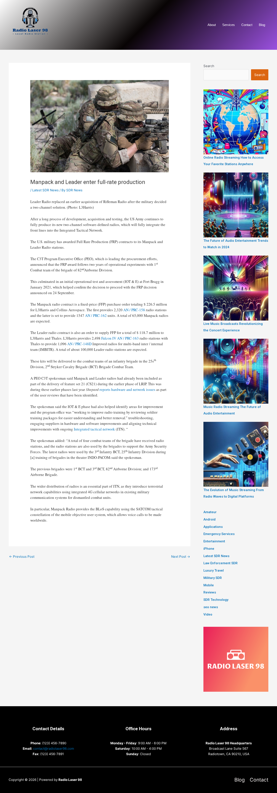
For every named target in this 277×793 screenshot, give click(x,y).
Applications (213, 527)
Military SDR (212, 578)
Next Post (180, 556)
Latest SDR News (45, 190)
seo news (210, 607)
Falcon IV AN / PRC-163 (120, 338)
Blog (262, 25)
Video (207, 614)
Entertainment (214, 541)
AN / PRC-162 (96, 315)
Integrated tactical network (94, 429)
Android (209, 519)
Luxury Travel (213, 570)
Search (208, 66)
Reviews (209, 592)
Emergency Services (219, 534)
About (212, 25)
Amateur (210, 512)
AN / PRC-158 (134, 309)
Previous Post (21, 556)
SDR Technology (215, 600)
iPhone (208, 549)
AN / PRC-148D (79, 343)
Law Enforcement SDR (220, 563)
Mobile (208, 585)
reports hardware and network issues (127, 389)
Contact (246, 25)
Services (228, 25)
